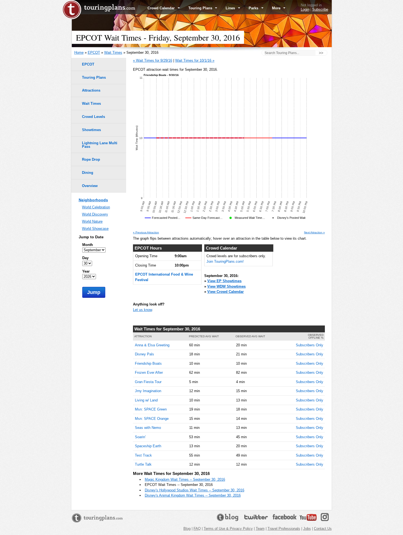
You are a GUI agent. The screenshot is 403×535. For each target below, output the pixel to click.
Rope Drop (91, 159)
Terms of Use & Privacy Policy (228, 528)
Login (305, 9)
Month (87, 245)
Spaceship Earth (148, 446)
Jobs (307, 528)
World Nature (92, 221)
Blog (187, 528)
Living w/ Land (146, 400)
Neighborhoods (93, 200)
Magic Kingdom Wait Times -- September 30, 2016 (185, 479)
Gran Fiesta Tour (148, 382)
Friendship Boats (148, 363)
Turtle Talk (143, 464)
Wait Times (113, 52)
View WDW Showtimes (226, 286)
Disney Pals (144, 354)
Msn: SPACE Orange (152, 419)
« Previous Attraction (146, 232)
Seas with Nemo (148, 428)
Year (86, 271)
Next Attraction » (314, 232)
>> (321, 53)
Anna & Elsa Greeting (152, 345)
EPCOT (94, 52)
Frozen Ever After (149, 372)
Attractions (91, 90)
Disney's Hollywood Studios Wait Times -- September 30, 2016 (194, 490)
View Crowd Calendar (225, 292)
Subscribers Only (309, 345)
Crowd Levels (93, 117)
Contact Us (323, 528)
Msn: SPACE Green (151, 409)
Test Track (143, 455)
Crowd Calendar (161, 8)
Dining (87, 173)
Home (79, 52)
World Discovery (95, 214)
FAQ (197, 528)
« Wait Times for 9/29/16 (152, 60)
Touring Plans (200, 8)
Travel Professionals (284, 528)
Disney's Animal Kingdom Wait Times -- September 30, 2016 (193, 495)
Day (85, 258)
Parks (254, 8)
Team (260, 528)
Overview (90, 186)
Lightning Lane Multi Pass (99, 145)
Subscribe (320, 9)
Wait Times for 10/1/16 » (194, 60)
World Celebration (96, 207)
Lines (231, 8)
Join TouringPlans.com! (225, 261)
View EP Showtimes (224, 281)
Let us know (142, 310)
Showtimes (91, 130)
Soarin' (140, 437)
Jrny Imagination (148, 391)
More (277, 8)
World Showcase (95, 229)
